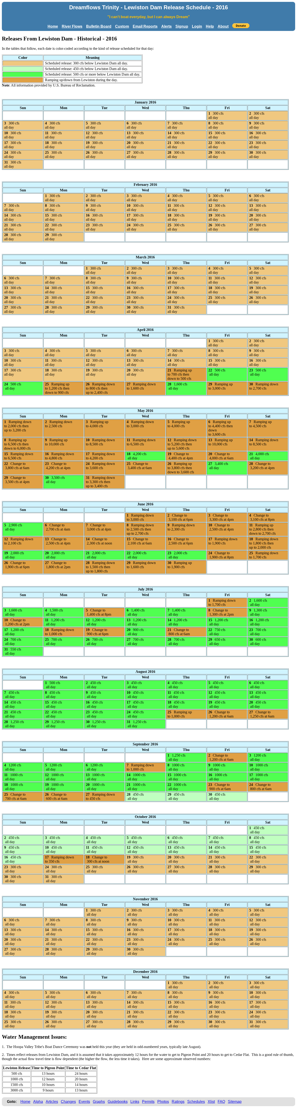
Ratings (178, 1102)
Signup (181, 26)
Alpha (38, 1102)
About (223, 26)
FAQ (221, 1102)
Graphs (99, 1102)
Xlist (211, 1102)
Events (84, 1102)
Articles (52, 1102)
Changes (68, 1102)
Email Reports (145, 26)
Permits (148, 1102)
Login (197, 26)
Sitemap (235, 1102)
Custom (122, 26)
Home (53, 26)
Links (134, 1102)
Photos (163, 1102)
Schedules (196, 1102)
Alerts (166, 26)
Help (210, 26)
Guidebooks (118, 1102)
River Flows (72, 26)
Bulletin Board (98, 26)
